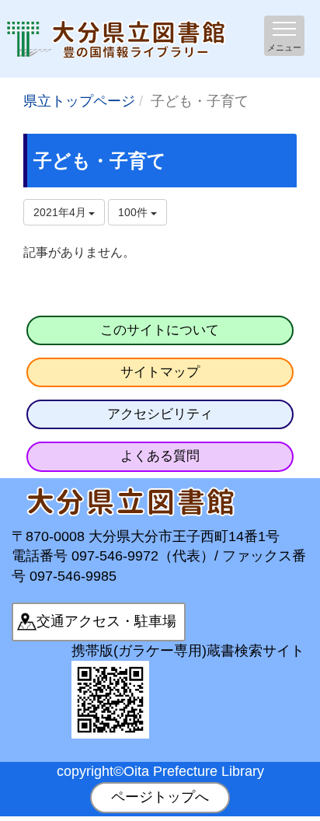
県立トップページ (79, 101)
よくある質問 (160, 456)
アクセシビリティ (160, 414)
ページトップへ (160, 797)
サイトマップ (160, 372)
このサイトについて (159, 330)
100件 (134, 212)
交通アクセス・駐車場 (106, 621)
